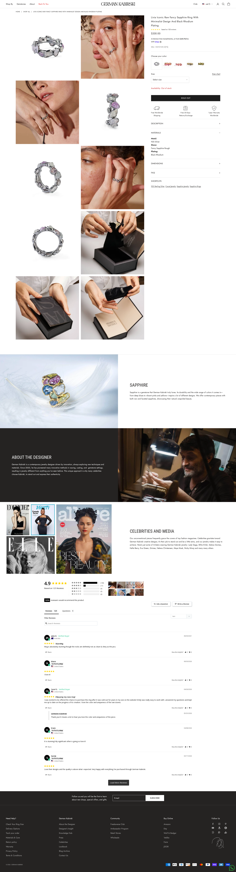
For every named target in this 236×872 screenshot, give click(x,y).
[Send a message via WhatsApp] (232, 868)
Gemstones (21, 4)
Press (61, 837)
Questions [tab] (66, 611)
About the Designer (67, 824)
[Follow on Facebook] (213, 824)
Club (195, 4)
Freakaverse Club (118, 824)
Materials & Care (13, 837)
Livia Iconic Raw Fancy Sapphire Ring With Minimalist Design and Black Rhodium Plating (67, 12)
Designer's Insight (66, 828)
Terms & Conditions (14, 855)
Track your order (12, 833)
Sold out (185, 98)
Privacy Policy (11, 851)
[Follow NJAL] (219, 832)
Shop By (9, 4)
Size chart (216, 74)
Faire (166, 842)
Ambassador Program (119, 828)
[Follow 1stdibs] (213, 832)
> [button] (118, 783)
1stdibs (166, 837)
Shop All (26, 12)
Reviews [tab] (48, 611)
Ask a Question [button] (162, 604)
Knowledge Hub (65, 833)
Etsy (165, 828)
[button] (186, 652)
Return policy (11, 842)
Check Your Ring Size (15, 824)
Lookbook (63, 846)
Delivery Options (13, 828)
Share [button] (49, 652)
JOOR (166, 846)
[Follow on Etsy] (225, 828)
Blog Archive (64, 851)
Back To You (43, 4)
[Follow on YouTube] (213, 828)
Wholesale (115, 837)
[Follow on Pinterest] (225, 824)
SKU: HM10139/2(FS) (159, 47)
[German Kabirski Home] (221, 843)
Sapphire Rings (195, 186)
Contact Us (63, 855)
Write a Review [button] (183, 604)
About (32, 4)
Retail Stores (116, 833)
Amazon (167, 824)
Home (18, 12)
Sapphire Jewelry (183, 186)
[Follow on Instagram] (219, 824)
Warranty (9, 846)
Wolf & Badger (170, 833)
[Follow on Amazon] (219, 828)
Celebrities (63, 842)
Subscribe (155, 798)
